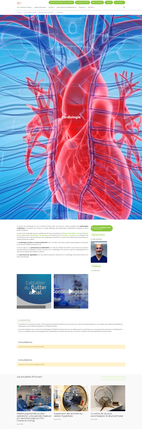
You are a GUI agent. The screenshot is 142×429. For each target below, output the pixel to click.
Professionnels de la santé (62, 2)
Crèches (51, 7)
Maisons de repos (40, 7)
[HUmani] (19, 3)
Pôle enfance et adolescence (66, 7)
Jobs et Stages (83, 2)
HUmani (90, 7)
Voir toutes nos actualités (113, 378)
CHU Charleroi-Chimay (24, 7)
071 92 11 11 (120, 2)
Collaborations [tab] (24, 320)
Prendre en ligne (102, 228)
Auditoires (98, 2)
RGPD (109, 2)
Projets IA (82, 7)
